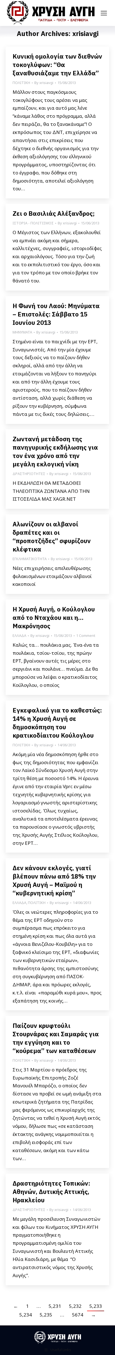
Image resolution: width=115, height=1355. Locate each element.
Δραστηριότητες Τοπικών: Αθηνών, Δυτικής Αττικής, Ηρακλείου (51, 1191)
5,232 (75, 1306)
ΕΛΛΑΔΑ (19, 635)
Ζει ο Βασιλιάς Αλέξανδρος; (54, 213)
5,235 (46, 1314)
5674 (77, 1314)
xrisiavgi (85, 33)
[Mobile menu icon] (103, 13)
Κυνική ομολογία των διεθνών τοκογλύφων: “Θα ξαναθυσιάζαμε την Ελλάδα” (57, 64)
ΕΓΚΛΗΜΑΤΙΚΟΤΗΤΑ (30, 558)
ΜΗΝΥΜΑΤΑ (22, 332)
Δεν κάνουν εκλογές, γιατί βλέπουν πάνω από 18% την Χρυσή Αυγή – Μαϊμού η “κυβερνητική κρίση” (54, 880)
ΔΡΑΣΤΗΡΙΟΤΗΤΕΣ (29, 473)
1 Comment (85, 635)
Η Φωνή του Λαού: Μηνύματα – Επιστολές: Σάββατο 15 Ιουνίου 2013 (56, 314)
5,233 (95, 1306)
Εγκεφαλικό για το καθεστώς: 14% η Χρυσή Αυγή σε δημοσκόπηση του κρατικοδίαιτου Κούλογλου (57, 722)
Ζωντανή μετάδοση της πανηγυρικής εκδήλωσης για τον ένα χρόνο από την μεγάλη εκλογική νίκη (55, 451)
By (43, 82)
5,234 (25, 1314)
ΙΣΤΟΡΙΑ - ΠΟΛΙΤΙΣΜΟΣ (33, 223)
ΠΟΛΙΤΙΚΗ (21, 82)
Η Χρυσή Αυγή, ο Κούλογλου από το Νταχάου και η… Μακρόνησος (54, 617)
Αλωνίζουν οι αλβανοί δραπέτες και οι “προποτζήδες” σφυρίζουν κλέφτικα (52, 536)
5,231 (55, 1306)
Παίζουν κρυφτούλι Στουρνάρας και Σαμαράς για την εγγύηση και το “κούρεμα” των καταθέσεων (56, 1038)
